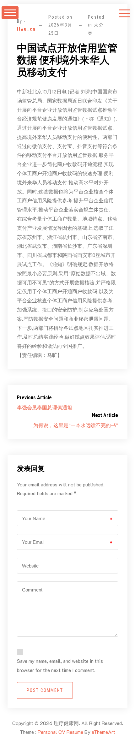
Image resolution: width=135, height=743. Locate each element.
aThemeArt (103, 731)
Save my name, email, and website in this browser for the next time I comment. (60, 665)
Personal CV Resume (60, 731)
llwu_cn (26, 29)
